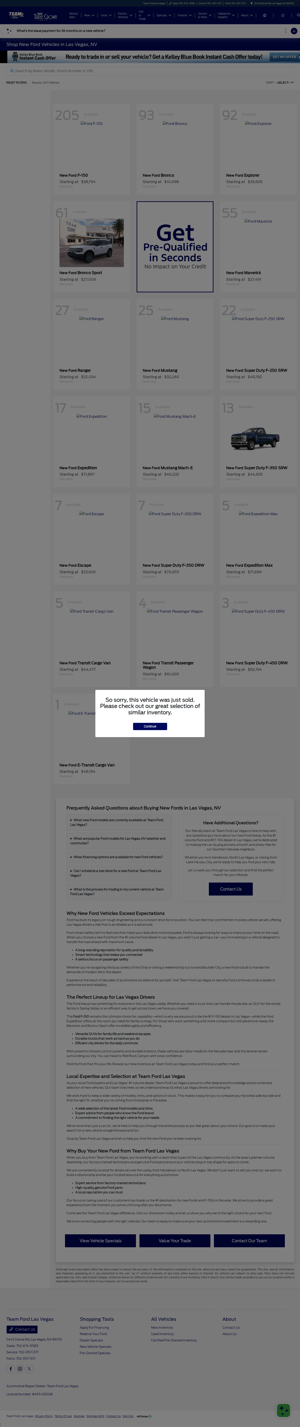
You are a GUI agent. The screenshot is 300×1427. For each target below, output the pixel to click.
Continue (150, 726)
